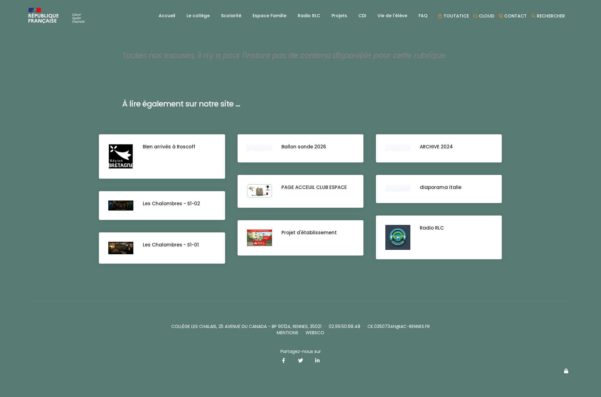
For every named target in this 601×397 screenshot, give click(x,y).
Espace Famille (269, 15)
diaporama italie (440, 187)
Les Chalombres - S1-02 (171, 203)
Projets (339, 15)
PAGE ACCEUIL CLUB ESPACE (314, 187)
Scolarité (231, 15)
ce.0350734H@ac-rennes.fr (398, 326)
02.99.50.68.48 (344, 326)
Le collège (198, 15)
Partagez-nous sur (300, 351)
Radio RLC (309, 15)
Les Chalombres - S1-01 (171, 244)
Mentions (287, 333)
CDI (362, 15)
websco (315, 333)
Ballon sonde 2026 (303, 146)
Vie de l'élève (392, 15)
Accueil (167, 15)
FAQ (423, 15)
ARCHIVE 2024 (436, 146)
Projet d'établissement (309, 232)
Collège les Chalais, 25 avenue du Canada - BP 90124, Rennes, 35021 (246, 326)
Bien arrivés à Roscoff (169, 146)
